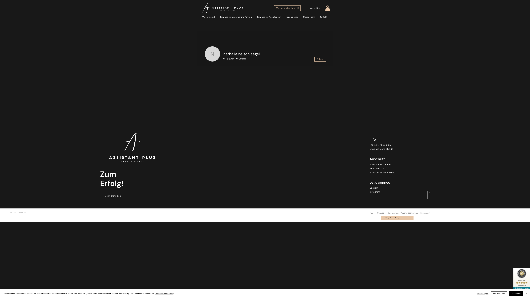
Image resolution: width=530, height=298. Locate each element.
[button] (327, 8)
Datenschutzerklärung (164, 293)
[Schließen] (526, 293)
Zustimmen (516, 293)
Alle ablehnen (499, 293)
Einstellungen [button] (482, 293)
